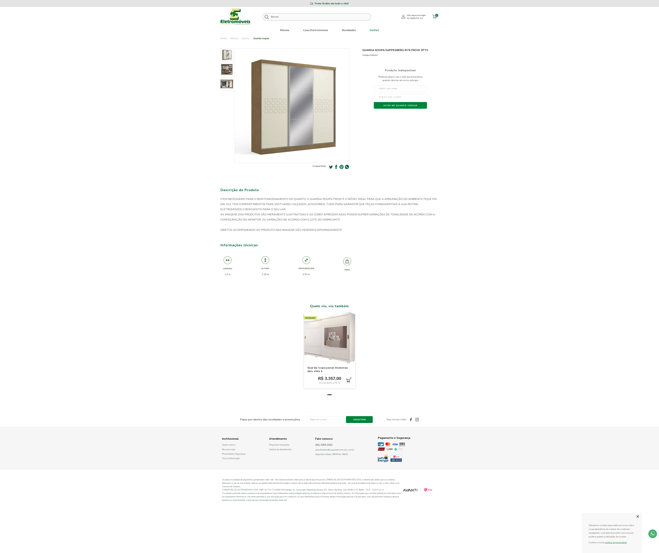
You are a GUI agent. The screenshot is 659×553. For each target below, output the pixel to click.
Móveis (284, 30)
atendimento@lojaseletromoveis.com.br (334, 450)
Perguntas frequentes (279, 445)
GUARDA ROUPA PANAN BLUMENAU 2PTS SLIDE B (327, 369)
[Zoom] (226, 54)
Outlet (374, 30)
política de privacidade (616, 542)
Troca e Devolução (231, 458)
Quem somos (228, 445)
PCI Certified (396, 458)
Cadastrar (359, 419)
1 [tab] (329, 394)
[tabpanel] (329, 350)
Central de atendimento (280, 449)
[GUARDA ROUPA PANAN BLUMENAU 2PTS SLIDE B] (329, 337)
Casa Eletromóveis (315, 30)
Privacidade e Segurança (233, 454)
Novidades (349, 30)
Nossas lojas (228, 449)
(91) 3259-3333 (323, 445)
